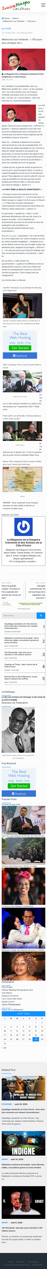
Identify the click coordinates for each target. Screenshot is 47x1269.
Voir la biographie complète (22, 561)
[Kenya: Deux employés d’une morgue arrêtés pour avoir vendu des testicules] (22, 481)
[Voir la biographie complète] (36, 561)
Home (6, 18)
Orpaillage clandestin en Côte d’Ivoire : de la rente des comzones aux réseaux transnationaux (21, 626)
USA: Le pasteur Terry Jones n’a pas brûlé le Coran (22, 366)
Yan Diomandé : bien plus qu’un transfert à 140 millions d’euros (18, 653)
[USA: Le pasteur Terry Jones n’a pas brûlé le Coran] (22, 381)
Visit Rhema (7, 993)
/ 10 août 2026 (13, 646)
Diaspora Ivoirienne (10, 996)
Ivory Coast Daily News (12, 999)
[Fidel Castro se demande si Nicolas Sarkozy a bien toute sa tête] (22, 431)
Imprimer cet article (10, 515)
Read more (34, 455)
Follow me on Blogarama (12, 1009)
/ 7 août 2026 (14, 670)
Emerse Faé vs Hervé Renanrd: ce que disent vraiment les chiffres (20, 677)
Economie (7, 631)
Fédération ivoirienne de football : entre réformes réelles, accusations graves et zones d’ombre (21, 640)
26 (17, 1039)
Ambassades (37, 1265)
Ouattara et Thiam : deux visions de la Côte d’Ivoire (20, 665)
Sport (6, 646)
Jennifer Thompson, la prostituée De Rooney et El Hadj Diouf (22, 289)
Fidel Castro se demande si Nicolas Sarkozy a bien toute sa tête (22, 417)
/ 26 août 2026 (15, 631)
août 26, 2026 (21, 1104)
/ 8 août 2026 (12, 658)
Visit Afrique (7, 987)
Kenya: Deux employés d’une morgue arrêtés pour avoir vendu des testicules (22, 462)
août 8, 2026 (16, 1222)
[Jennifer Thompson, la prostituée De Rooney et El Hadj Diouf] (22, 314)
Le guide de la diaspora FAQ (17, 1265)
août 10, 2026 (17, 1159)
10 (5, 1031)
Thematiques (33, 1262)
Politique (7, 670)
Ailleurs (15, 18)
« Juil (4, 1048)
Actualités (20, 1262)
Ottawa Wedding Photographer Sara (17, 990)
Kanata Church (8, 1002)
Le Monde (21, 280)
